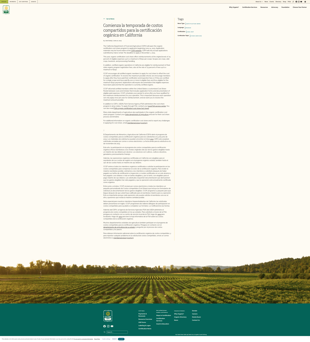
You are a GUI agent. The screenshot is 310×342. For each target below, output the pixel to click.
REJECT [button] (114, 339)
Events (272, 1)
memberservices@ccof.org (137, 123)
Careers (194, 314)
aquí (151, 139)
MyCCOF (4, 1)
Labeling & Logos (144, 325)
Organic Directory (180, 317)
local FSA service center (157, 106)
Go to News (110, 19)
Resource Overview (145, 319)
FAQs (289, 1)
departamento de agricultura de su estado (119, 227)
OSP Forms (142, 322)
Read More (97, 339)
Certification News (144, 328)
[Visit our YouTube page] (301, 2)
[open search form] (293, 1)
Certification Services (249, 7)
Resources (264, 7)
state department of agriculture (137, 114)
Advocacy (274, 7)
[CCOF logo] (6, 8)
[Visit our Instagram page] (299, 2)
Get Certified (23, 1)
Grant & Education (162, 324)
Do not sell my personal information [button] (83, 339)
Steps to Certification (163, 315)
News (266, 1)
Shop (284, 1)
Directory (278, 1)
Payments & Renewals (142, 315)
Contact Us (196, 320)
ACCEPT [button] (121, 339)
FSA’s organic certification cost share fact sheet (131, 108)
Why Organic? (234, 7)
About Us (258, 1)
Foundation (285, 7)
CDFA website (136, 51)
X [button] (308, 337)
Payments (13, 1)
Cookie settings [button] (106, 339)
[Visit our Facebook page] (296, 2)
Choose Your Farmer (300, 7)
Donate (33, 1)
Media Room (196, 317)
